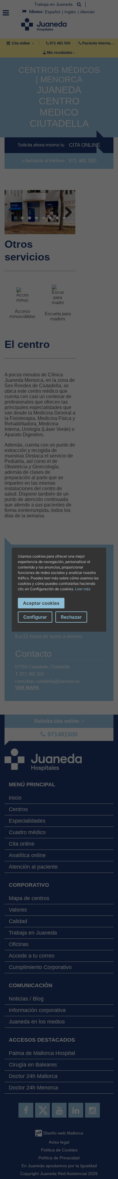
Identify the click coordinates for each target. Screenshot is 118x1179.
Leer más (82, 589)
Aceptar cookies (41, 603)
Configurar (35, 617)
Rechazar (71, 617)
